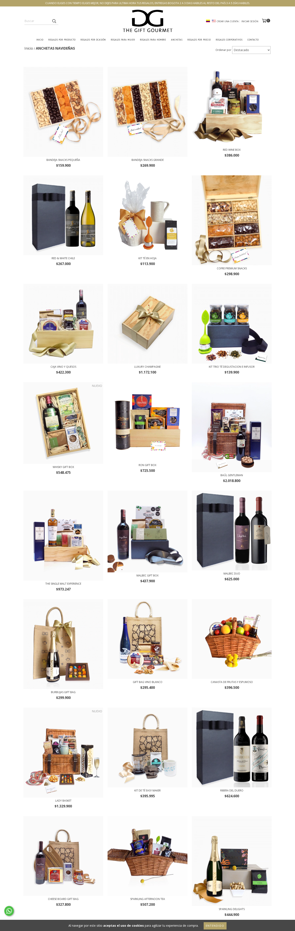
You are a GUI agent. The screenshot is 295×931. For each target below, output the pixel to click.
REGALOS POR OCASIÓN (93, 39)
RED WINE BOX (232, 150)
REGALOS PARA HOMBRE (153, 39)
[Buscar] (54, 21)
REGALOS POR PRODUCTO (62, 39)
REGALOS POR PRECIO (199, 39)
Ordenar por (223, 50)
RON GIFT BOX (147, 465)
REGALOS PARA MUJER (123, 39)
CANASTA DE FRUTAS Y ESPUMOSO (232, 682)
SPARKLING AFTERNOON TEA (147, 899)
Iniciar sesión (249, 21)
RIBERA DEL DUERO (231, 790)
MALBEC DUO (232, 573)
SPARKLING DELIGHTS (232, 909)
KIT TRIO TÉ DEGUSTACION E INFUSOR (232, 367)
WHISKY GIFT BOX (63, 467)
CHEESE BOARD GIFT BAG (63, 899)
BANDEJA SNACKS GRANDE (148, 160)
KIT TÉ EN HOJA (147, 258)
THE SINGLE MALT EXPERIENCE (63, 584)
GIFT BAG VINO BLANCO (147, 682)
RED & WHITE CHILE (63, 258)
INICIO (39, 39)
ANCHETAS (176, 39)
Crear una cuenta (227, 21)
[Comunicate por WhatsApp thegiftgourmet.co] (9, 911)
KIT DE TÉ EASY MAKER (147, 790)
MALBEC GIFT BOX (147, 575)
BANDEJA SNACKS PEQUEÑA (63, 160)
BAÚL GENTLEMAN (231, 475)
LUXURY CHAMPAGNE (147, 367)
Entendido (215, 926)
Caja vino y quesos (63, 367)
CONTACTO (253, 39)
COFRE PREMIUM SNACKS (232, 268)
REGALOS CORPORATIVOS (229, 39)
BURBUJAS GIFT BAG (63, 692)
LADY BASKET (63, 800)
